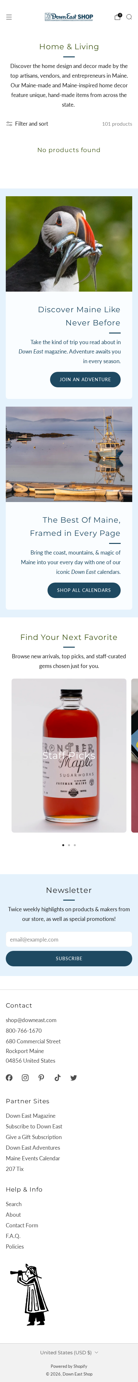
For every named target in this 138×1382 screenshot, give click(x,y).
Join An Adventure (85, 379)
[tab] (63, 845)
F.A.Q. (13, 1235)
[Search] (129, 17)
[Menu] (9, 17)
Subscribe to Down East (34, 1126)
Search (14, 1204)
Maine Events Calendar (33, 1158)
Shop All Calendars (84, 590)
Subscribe (69, 958)
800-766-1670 (24, 1030)
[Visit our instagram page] (25, 1077)
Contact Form (22, 1225)
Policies (15, 1246)
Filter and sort (31, 123)
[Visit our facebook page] (9, 1077)
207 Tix (14, 1168)
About (13, 1214)
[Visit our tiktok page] (57, 1077)
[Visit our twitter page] (73, 1077)
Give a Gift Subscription (34, 1137)
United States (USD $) (66, 1352)
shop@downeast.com (31, 1020)
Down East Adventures (33, 1147)
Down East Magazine (31, 1115)
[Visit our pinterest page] (41, 1077)
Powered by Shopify (69, 1366)
